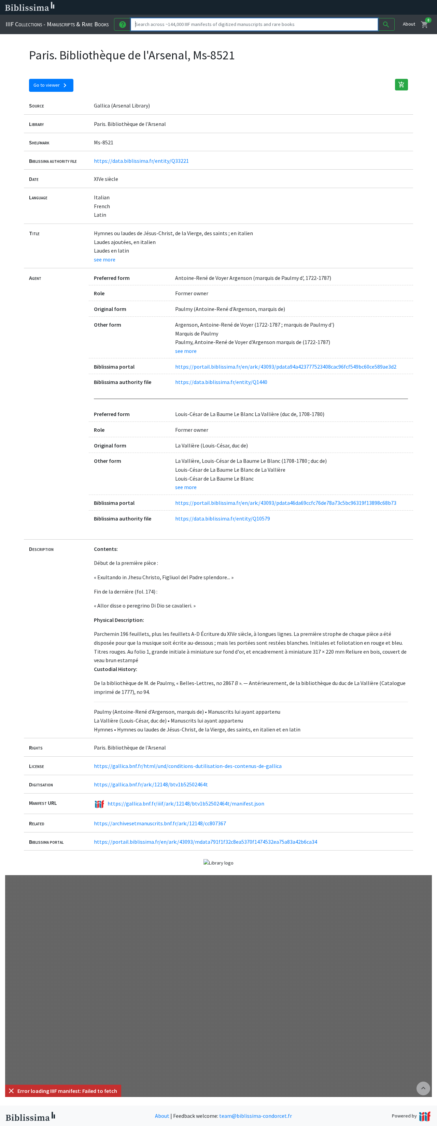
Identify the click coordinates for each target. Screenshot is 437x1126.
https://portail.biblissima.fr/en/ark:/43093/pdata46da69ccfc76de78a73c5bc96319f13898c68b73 (285, 502)
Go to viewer (51, 85)
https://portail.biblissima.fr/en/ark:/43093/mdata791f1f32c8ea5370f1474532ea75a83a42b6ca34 (205, 841)
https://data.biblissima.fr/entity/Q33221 (141, 160)
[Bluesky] (338, 7)
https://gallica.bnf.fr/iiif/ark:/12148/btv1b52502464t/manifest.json (186, 803)
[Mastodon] (349, 7)
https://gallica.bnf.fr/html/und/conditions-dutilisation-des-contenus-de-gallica (188, 765)
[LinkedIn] (327, 7)
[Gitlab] (382, 7)
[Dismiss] (11, 1091)
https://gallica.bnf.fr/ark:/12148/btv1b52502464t (151, 784)
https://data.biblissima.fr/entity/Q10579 (222, 518)
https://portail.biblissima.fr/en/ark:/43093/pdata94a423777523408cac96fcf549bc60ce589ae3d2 (285, 366)
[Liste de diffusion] (316, 7)
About (409, 24)
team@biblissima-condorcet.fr (255, 1115)
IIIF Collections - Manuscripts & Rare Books (57, 24)
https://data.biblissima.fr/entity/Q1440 (221, 382)
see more (104, 259)
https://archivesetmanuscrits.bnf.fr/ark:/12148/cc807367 (160, 823)
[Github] (371, 7)
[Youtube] (360, 7)
